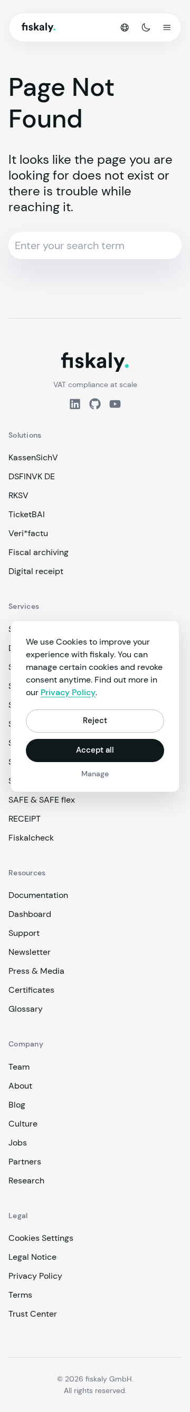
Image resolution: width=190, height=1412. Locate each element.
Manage (95, 773)
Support (24, 933)
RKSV (18, 495)
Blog (16, 1104)
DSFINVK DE (31, 476)
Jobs (17, 1142)
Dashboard (29, 914)
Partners (24, 1161)
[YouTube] (115, 404)
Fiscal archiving (38, 552)
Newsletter (29, 951)
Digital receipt (35, 571)
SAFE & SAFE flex (41, 799)
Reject (95, 720)
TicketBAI (26, 514)
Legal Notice (32, 1256)
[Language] (125, 27)
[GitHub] (95, 404)
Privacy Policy (35, 1275)
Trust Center (32, 1313)
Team (19, 1066)
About (20, 1085)
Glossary (25, 1008)
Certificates (31, 989)
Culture (22, 1123)
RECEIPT (24, 818)
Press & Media (36, 970)
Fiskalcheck (31, 837)
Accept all (95, 750)
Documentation (38, 895)
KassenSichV (33, 457)
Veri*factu (28, 533)
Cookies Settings (40, 1237)
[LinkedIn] (75, 404)
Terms (20, 1294)
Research (26, 1180)
